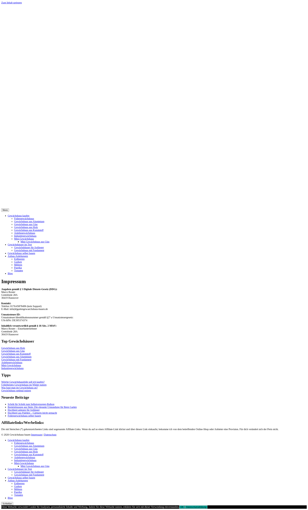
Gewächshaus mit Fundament (29, 250)
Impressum (36, 434)
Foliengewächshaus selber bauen (24, 415)
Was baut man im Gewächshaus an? (19, 387)
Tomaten (18, 270)
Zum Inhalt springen (11, 2)
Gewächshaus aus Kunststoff (28, 230)
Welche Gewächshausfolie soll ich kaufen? (23, 382)
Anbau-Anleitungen (18, 256)
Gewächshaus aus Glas (26, 224)
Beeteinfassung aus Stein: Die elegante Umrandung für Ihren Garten (42, 407)
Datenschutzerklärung (196, 507)
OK (182, 507)
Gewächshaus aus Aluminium (29, 221)
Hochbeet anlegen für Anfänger (24, 410)
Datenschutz (50, 434)
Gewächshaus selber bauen (21, 253)
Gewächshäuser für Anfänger (29, 247)
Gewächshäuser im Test (20, 244)
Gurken (18, 262)
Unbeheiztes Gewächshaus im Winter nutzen (24, 384)
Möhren (18, 264)
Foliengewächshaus (24, 218)
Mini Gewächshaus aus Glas (35, 241)
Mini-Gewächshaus (24, 238)
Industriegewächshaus (25, 236)
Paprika (18, 267)
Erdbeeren (19, 259)
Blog (10, 273)
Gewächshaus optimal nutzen (16, 390)
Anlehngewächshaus (24, 233)
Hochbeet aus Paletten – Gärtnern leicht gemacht (32, 412)
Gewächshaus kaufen (18, 215)
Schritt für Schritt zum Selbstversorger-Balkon (31, 404)
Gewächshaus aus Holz (26, 227)
